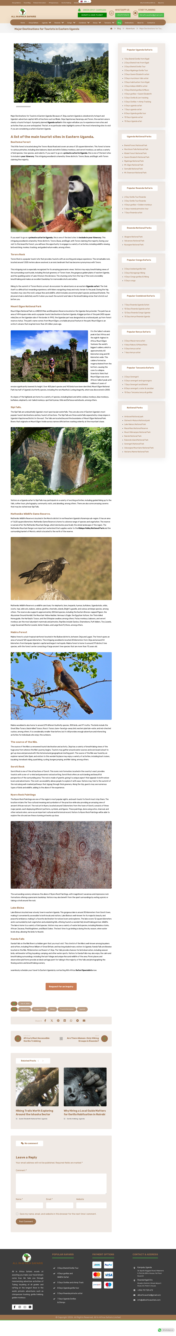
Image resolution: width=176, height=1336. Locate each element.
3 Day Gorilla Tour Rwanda (135, 201)
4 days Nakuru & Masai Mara (135, 345)
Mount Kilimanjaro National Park (137, 432)
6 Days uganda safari (133, 106)
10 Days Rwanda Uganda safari (137, 309)
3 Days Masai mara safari (134, 341)
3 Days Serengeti (131, 377)
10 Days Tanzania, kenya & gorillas (138, 392)
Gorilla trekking (72, 1119)
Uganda (82, 1009)
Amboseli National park (133, 417)
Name (19, 1199)
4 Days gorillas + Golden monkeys (138, 205)
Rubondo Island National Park (136, 440)
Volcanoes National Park (134, 241)
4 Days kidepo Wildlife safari (135, 86)
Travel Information (67, 1009)
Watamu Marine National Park (136, 452)
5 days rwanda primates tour (136, 209)
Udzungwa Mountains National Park (139, 448)
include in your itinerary (90, 238)
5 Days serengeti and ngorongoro (138, 381)
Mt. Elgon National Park (133, 165)
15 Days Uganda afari (133, 121)
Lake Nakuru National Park (135, 424)
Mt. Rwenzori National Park (135, 173)
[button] (45, 1020)
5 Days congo (130, 281)
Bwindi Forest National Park (135, 145)
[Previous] (38, 1061)
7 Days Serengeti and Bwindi (136, 384)
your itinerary (27, 156)
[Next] (43, 1061)
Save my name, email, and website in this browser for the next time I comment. (58, 1214)
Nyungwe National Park (134, 245)
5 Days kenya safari (132, 349)
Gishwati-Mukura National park (137, 420)
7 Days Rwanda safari (133, 213)
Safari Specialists (84, 970)
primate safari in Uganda (75, 153)
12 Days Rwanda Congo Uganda (137, 313)
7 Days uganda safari (133, 109)
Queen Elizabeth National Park (30, 1119)
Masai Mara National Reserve (136, 428)
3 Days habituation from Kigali (136, 82)
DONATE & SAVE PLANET (92, 15)
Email (49, 1199)
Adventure (25, 1009)
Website (80, 1199)
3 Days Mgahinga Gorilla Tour (136, 70)
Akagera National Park (133, 237)
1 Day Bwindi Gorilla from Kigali (136, 59)
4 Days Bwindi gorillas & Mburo (136, 90)
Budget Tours (39, 1009)
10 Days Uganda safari (133, 117)
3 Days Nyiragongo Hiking (134, 273)
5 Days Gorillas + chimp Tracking (137, 102)
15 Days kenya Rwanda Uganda (137, 316)
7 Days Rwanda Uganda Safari (136, 305)
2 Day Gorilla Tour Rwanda (135, 197)
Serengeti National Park (134, 444)
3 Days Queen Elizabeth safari (136, 74)
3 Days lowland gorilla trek (135, 269)
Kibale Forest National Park (135, 153)
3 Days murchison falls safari (136, 78)
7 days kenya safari (132, 352)
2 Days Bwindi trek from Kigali (136, 63)
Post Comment (26, 1221)
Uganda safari (54, 122)
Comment (21, 1170)
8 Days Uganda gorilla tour (135, 113)
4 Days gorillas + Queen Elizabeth (138, 94)
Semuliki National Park (133, 169)
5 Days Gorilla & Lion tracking (136, 98)
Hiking (52, 1009)
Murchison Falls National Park (136, 149)
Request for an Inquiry (61, 986)
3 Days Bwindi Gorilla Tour (134, 67)
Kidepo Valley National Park (91, 528)
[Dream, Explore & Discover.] (23, 13)
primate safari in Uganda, (41, 238)
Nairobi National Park (132, 436)
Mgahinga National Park (134, 161)
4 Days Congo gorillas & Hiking (136, 277)
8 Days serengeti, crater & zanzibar (139, 388)
